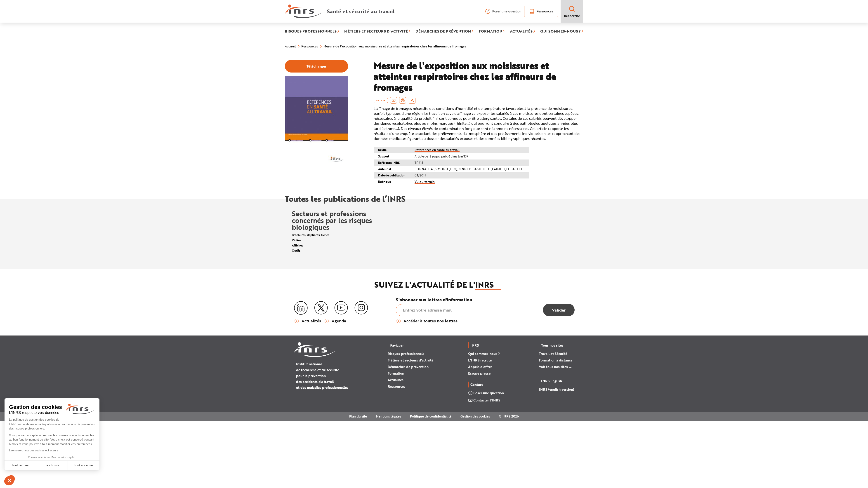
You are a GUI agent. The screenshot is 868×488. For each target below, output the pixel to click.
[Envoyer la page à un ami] (394, 100)
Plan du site (358, 416)
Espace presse (479, 373)
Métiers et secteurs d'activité (410, 360)
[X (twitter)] (321, 308)
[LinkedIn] (301, 308)
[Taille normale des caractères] (412, 100)
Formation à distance (555, 360)
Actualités (395, 379)
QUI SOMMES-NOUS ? (560, 31)
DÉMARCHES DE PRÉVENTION (443, 31)
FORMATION (490, 31)
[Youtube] (341, 308)
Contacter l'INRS (486, 400)
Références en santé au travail (437, 150)
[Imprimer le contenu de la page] (402, 100)
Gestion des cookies (475, 416)
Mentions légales (388, 416)
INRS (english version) (556, 389)
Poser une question (506, 11)
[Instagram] (361, 308)
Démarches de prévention (408, 366)
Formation (396, 373)
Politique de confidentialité (430, 416)
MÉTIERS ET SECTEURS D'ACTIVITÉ (376, 31)
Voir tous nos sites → (555, 366)
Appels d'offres (480, 366)
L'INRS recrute (480, 360)
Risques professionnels (406, 353)
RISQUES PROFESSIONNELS (311, 31)
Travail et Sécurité (553, 353)
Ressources (544, 11)
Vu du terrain (425, 181)
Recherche (572, 16)
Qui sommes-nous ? (484, 353)
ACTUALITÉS (521, 31)
